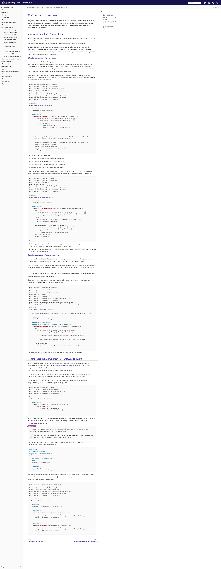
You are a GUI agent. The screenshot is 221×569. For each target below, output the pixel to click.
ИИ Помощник (205, 2)
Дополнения (6, 81)
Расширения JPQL (9, 54)
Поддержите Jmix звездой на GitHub (213, 2)
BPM (3, 79)
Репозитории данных (10, 37)
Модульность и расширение (11, 71)
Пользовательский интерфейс (11, 59)
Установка (5, 17)
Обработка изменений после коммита (109, 22)
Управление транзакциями (12, 49)
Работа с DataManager (10, 30)
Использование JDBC (10, 35)
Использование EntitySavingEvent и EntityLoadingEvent (107, 26)
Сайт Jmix (217, 2)
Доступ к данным (7, 27)
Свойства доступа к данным (12, 56)
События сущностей (10, 39)
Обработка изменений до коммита (110, 18)
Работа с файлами (8, 64)
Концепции (5, 15)
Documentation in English (209, 2)
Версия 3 (26, 3)
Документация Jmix (12, 3)
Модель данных (7, 25)
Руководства (6, 20)
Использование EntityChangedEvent (107, 15)
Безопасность (6, 66)
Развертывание (7, 76)
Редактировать (215, 7)
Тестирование (6, 74)
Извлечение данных (10, 46)
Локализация (6, 61)
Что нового (5, 12)
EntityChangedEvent (61, 365)
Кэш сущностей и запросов (12, 51)
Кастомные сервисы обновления (84, 541)
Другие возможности (8, 69)
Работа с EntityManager (10, 32)
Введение (5, 10)
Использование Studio (9, 22)
